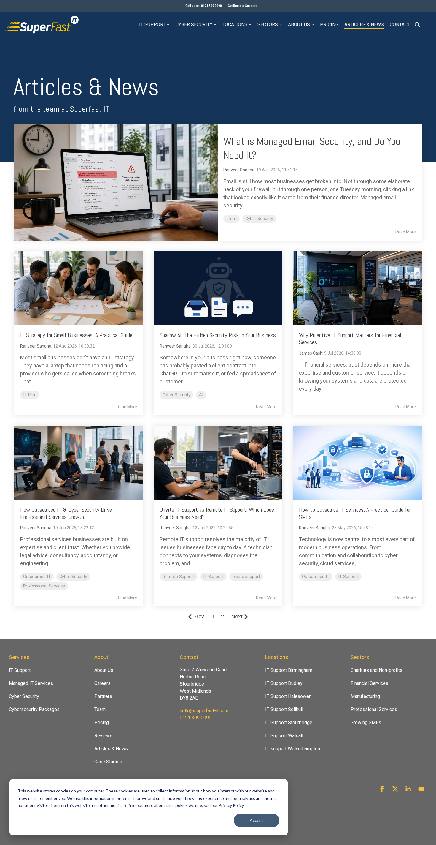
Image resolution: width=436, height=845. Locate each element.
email (231, 218)
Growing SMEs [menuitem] (366, 722)
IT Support (152, 24)
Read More (405, 232)
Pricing (329, 24)
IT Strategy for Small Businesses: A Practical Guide (76, 335)
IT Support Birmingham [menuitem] (288, 670)
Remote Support (179, 576)
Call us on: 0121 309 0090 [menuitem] (203, 5)
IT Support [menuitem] (20, 670)
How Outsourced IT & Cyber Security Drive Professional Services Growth (66, 513)
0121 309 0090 (195, 718)
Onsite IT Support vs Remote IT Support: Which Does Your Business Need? (217, 513)
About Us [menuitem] (103, 670)
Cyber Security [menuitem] (24, 696)
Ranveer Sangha (238, 170)
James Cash (310, 353)
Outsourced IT (37, 576)
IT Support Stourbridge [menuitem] (288, 722)
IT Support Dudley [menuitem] (284, 683)
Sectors (267, 24)
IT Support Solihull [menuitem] (284, 709)
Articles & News (364, 24)
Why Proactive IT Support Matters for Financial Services (350, 338)
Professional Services (44, 586)
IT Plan (29, 394)
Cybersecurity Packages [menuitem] (34, 709)
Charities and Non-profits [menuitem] (376, 670)
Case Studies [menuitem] (108, 762)
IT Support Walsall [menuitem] (284, 735)
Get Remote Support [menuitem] (242, 5)
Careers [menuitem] (102, 683)
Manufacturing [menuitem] (365, 696)
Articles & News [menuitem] (111, 748)
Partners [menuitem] (103, 696)
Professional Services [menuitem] (374, 709)
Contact (400, 24)
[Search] (417, 24)
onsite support (246, 576)
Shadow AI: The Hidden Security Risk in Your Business (218, 335)
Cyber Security (194, 24)
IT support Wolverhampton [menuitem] (292, 748)
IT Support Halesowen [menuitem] (288, 696)
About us (299, 24)
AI (201, 394)
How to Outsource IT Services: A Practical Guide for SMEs (355, 513)
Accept (256, 820)
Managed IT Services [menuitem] (31, 683)
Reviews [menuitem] (103, 735)
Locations (234, 24)
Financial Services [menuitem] (369, 683)
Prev (198, 616)
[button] (383, 789)
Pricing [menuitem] (101, 722)
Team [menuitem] (100, 709)
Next (237, 616)
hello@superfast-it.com (204, 710)
